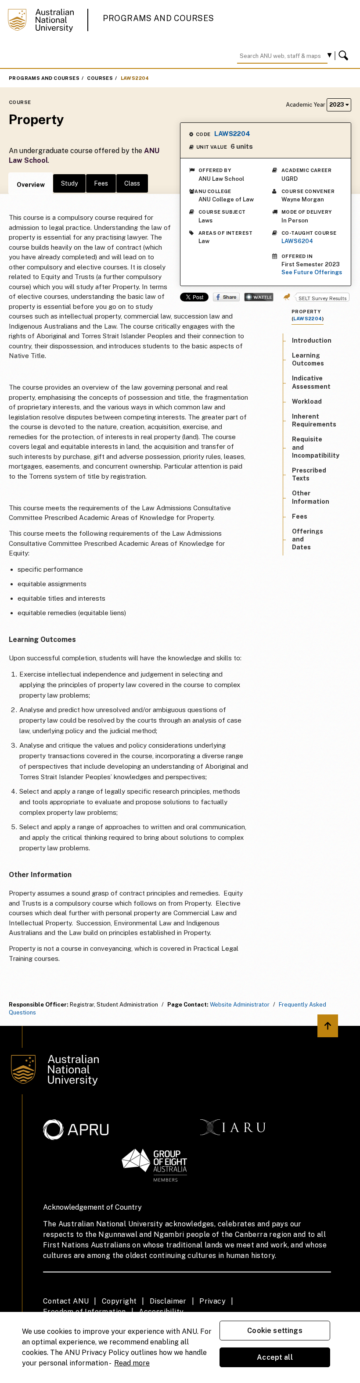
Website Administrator (240, 1004)
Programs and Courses (158, 18)
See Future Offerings (311, 272)
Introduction (311, 340)
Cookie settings (274, 1330)
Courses (100, 78)
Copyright (119, 1301)
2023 (337, 104)
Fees (101, 183)
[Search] (344, 56)
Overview (31, 184)
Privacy (212, 1301)
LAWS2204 (135, 78)
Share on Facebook (226, 297)
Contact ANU (66, 1301)
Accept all (275, 1357)
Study (69, 183)
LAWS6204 (297, 241)
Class (132, 183)
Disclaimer (168, 1301)
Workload (307, 401)
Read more (132, 1363)
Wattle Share (259, 297)
